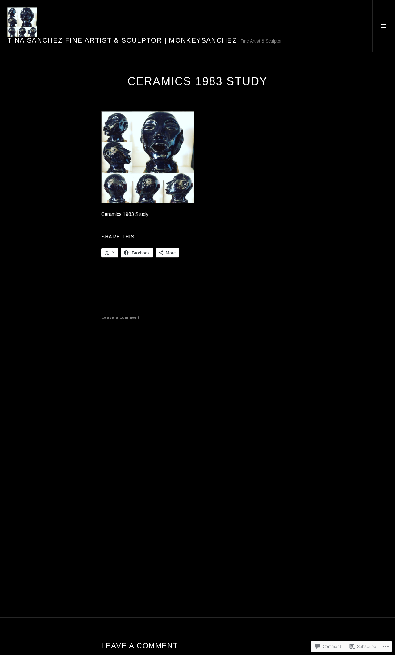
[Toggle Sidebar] (383, 26)
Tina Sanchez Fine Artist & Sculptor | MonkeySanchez (122, 40)
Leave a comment (120, 317)
